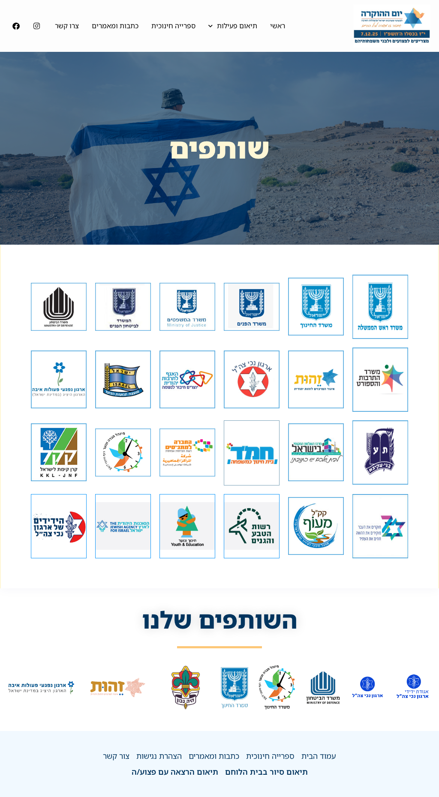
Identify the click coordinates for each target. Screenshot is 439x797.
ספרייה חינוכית (173, 25)
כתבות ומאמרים (115, 25)
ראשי (277, 25)
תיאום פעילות (237, 25)
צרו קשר (67, 25)
